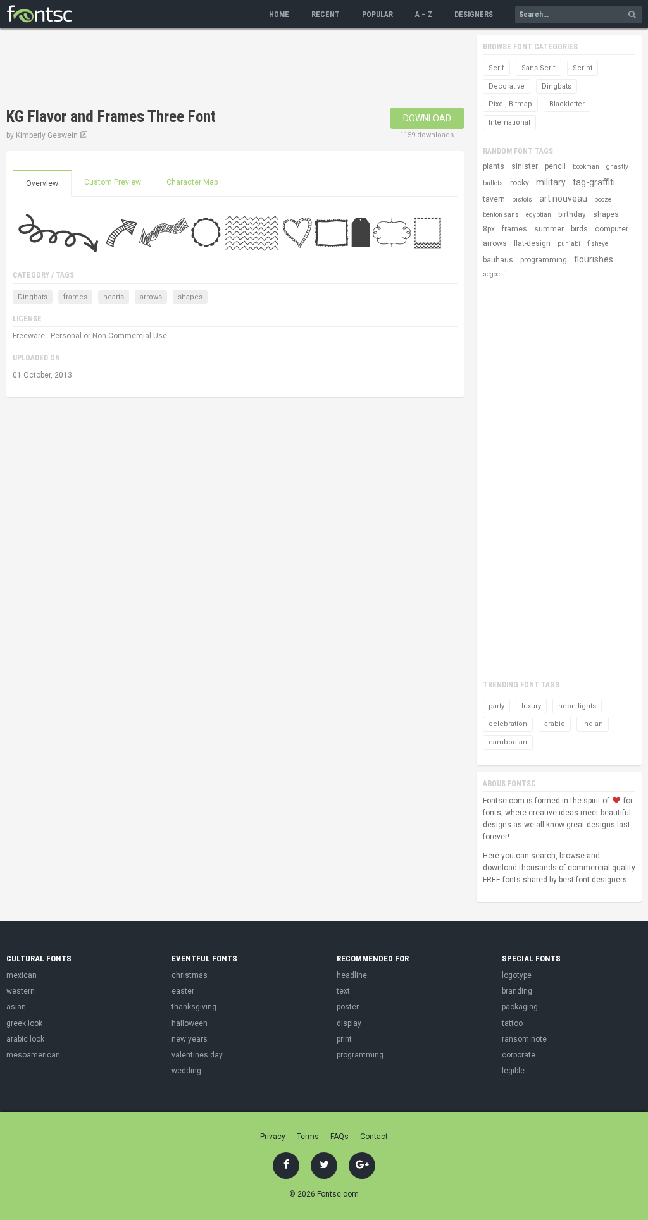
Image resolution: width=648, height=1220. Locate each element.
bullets (493, 183)
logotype (517, 975)
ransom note (524, 1039)
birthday (572, 214)
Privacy (272, 1136)
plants (493, 166)
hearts (113, 297)
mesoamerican (33, 1055)
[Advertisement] (236, 69)
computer (611, 229)
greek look (24, 1023)
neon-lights (577, 706)
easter (182, 991)
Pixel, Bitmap (510, 104)
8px (489, 229)
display (349, 1023)
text (343, 991)
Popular (377, 14)
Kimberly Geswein (47, 135)
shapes (190, 297)
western (20, 991)
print (344, 1039)
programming (543, 260)
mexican (21, 975)
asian (16, 1006)
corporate (518, 1055)
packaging (520, 1006)
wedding (186, 1070)
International (509, 122)
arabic (554, 724)
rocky (519, 182)
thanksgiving (193, 1006)
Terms (308, 1136)
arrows (151, 297)
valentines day (197, 1055)
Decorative (507, 86)
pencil (555, 166)
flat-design (532, 243)
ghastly (617, 166)
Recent (325, 14)
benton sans (501, 214)
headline (352, 975)
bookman (586, 166)
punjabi (569, 243)
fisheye (597, 243)
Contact (374, 1136)
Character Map (192, 182)
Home (279, 14)
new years (189, 1039)
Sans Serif (538, 68)
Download (427, 118)
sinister (524, 166)
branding (517, 991)
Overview (42, 183)
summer (549, 229)
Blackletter (567, 104)
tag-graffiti (594, 182)
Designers (473, 14)
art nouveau (563, 199)
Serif (496, 68)
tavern (494, 199)
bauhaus (498, 260)
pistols (522, 199)
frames (75, 297)
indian (592, 724)
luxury (531, 706)
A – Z (423, 14)
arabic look (25, 1039)
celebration (508, 724)
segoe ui (495, 274)
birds (579, 229)
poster (348, 1006)
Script (582, 68)
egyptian (538, 214)
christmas (189, 975)
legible (513, 1070)
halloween (189, 1023)
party (496, 706)
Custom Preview (112, 182)
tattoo (512, 1023)
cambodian (508, 742)
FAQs (339, 1136)
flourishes (593, 259)
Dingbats (32, 297)
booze (602, 199)
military (551, 182)
